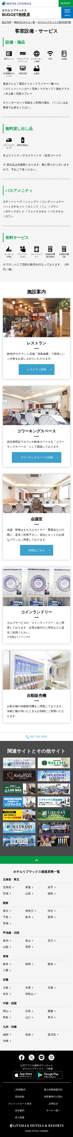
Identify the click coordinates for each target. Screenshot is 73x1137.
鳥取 (5, 1017)
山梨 (5, 946)
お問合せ (53, 1103)
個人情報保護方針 (53, 1089)
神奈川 (29, 910)
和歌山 (29, 993)
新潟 (5, 940)
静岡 (28, 964)
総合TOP (6, 22)
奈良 (5, 993)
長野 (28, 946)
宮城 (5, 893)
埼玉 (50, 910)
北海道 (7, 887)
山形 (28, 893)
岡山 (5, 1011)
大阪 (5, 987)
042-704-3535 (38, 736)
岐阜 (5, 964)
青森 (28, 887)
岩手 (50, 887)
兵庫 (28, 987)
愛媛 (50, 1011)
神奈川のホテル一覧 (24, 22)
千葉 (5, 917)
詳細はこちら (36, 550)
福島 (50, 893)
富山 (28, 940)
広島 (28, 1011)
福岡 (5, 1034)
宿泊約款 (19, 1096)
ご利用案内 (20, 1089)
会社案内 (19, 1110)
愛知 (50, 964)
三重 (5, 970)
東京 (5, 910)
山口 (28, 1017)
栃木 (28, 917)
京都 (50, 987)
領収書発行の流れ (53, 1096)
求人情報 (19, 1117)
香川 (50, 1017)
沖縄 (5, 1040)
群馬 (50, 917)
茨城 (5, 923)
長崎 (28, 1034)
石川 (50, 940)
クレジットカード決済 (19, 1103)
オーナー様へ (53, 1110)
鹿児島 (52, 1034)
